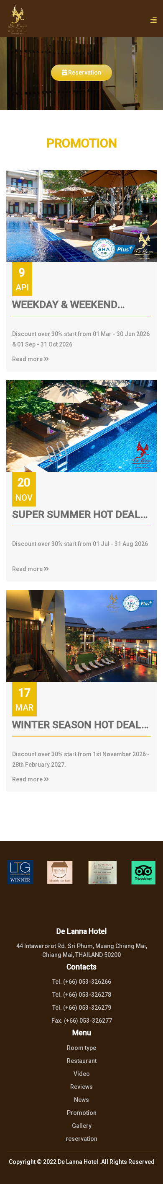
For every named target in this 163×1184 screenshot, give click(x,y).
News (81, 1099)
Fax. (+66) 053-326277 (81, 1020)
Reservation (84, 72)
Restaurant (82, 1060)
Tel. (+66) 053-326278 (81, 994)
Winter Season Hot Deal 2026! (76, 727)
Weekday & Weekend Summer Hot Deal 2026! (73, 307)
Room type (81, 1047)
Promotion (82, 1112)
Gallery (82, 1125)
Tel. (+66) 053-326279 (81, 1007)
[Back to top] (145, 1169)
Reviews (81, 1086)
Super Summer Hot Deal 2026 (76, 517)
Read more (28, 359)
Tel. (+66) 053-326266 (81, 981)
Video (82, 1073)
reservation (81, 1138)
